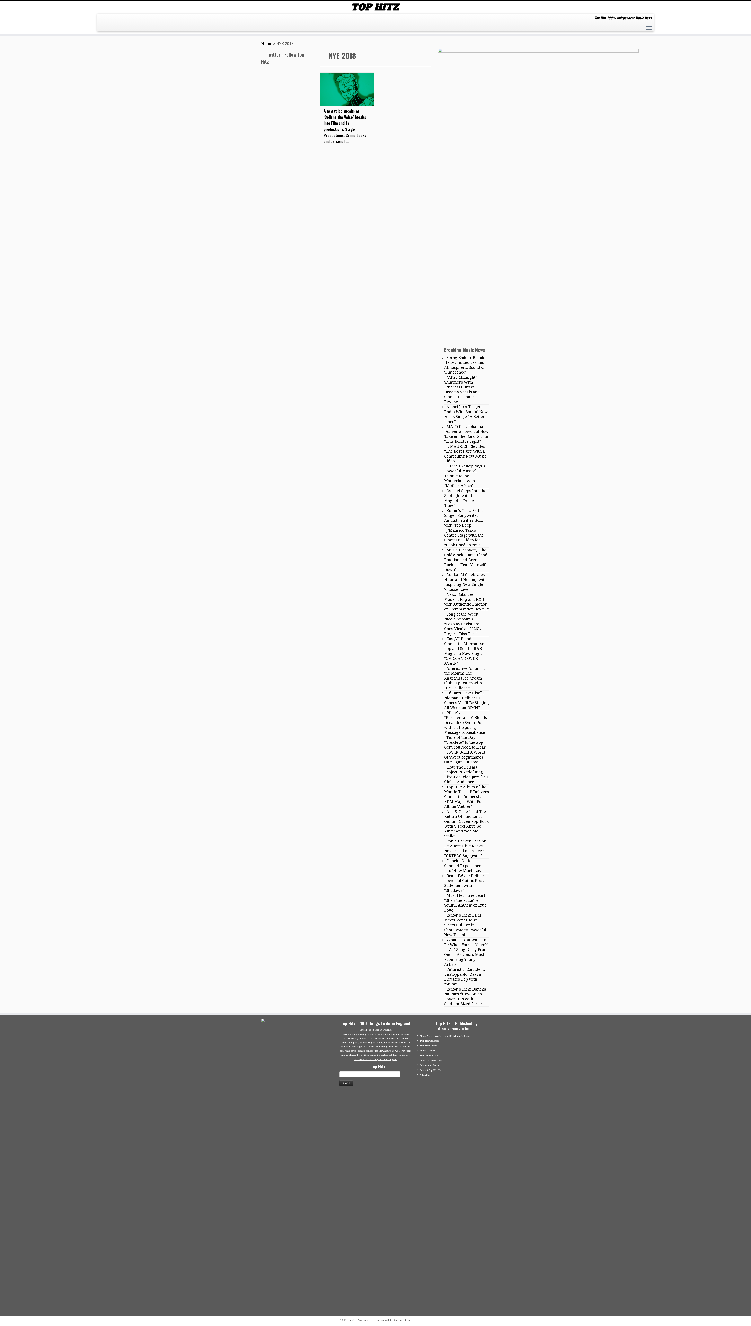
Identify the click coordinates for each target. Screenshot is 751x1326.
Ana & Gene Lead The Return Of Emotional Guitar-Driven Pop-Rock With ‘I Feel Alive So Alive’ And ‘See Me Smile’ (466, 823)
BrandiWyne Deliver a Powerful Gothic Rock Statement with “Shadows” (466, 883)
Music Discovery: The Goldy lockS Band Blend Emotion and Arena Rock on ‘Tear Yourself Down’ (465, 560)
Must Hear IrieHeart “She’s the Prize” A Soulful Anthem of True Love (465, 902)
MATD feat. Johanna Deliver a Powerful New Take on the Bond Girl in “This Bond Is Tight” (466, 434)
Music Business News (431, 1060)
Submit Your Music (429, 1065)
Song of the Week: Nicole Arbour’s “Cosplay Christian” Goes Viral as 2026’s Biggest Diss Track (462, 624)
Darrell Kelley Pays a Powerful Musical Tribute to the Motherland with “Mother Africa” (464, 476)
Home (266, 43)
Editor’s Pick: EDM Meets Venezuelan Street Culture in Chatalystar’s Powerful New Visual (465, 925)
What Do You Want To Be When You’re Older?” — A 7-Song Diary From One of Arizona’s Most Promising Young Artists (466, 952)
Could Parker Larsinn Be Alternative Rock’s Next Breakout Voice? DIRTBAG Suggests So (465, 848)
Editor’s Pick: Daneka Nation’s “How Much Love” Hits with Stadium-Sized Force (465, 996)
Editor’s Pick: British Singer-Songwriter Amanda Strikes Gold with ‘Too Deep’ (464, 518)
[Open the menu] (649, 28)
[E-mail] (103, 19)
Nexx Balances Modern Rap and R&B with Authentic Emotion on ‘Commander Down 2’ (466, 601)
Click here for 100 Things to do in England (375, 1059)
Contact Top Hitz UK (430, 1070)
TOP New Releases (429, 1041)
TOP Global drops (429, 1055)
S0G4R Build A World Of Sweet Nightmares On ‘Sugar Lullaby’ (464, 757)
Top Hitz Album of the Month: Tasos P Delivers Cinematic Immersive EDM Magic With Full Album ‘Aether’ (466, 797)
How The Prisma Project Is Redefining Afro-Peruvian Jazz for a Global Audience (466, 774)
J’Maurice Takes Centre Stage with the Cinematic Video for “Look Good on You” (464, 537)
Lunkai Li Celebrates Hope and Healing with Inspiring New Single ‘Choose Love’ (465, 582)
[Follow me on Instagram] (116, 19)
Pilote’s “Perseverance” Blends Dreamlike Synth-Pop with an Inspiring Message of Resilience (465, 722)
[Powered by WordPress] (371, 1319)
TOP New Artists (428, 1046)
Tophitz (352, 1320)
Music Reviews (427, 1050)
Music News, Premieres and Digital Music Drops (445, 1036)
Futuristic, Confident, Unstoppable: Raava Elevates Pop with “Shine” (464, 976)
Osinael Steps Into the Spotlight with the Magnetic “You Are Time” (465, 498)
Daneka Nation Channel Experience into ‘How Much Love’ (464, 866)
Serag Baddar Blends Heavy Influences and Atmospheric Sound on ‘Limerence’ (465, 365)
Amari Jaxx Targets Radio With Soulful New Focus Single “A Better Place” (466, 414)
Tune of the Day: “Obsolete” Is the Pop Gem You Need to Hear (465, 742)
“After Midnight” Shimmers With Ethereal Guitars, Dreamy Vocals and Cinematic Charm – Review (462, 389)
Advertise (425, 1075)
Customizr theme (402, 1320)
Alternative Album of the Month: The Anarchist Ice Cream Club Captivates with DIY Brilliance (464, 678)
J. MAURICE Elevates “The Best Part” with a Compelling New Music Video (465, 453)
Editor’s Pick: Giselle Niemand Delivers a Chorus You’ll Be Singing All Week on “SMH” (466, 700)
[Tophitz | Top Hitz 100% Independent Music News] (375, 7)
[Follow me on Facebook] (110, 19)
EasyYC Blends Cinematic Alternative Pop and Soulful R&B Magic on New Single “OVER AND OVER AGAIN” (464, 651)
